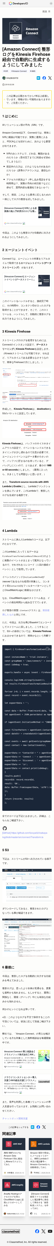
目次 (44, 11)
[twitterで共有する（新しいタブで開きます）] (50, 78)
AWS (33, 71)
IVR (6, 71)
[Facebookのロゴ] (37, 1231)
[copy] (47, 648)
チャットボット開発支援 (15, 1118)
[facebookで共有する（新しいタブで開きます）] (44, 78)
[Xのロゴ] (43, 1231)
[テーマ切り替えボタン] (51, 3)
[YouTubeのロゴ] (50, 1231)
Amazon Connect (19, 71)
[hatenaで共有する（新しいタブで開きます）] (38, 78)
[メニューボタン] (4, 4)
